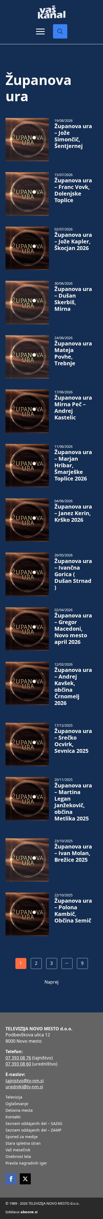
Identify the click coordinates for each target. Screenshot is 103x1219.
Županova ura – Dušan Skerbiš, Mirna (73, 299)
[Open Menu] (40, 31)
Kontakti (13, 1117)
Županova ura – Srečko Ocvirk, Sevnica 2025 (73, 741)
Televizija (13, 1097)
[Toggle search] (60, 31)
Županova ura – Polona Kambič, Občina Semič (73, 910)
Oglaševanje (16, 1104)
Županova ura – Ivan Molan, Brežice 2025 (73, 853)
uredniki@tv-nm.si (24, 1087)
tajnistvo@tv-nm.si (24, 1081)
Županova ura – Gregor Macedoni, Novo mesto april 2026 (73, 628)
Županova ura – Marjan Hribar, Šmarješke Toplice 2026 (73, 465)
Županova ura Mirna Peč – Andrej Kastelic (73, 407)
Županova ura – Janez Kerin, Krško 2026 (73, 513)
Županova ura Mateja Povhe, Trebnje (73, 353)
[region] (51, 1176)
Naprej (51, 982)
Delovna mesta (19, 1110)
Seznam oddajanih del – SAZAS (33, 1124)
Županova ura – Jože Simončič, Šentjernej (73, 136)
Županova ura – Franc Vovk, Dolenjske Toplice (73, 190)
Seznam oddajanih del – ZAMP (33, 1130)
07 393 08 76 (18, 1058)
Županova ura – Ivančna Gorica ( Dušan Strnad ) (73, 574)
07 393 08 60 (18, 1064)
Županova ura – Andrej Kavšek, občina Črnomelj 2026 (73, 686)
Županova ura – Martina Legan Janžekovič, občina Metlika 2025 (73, 802)
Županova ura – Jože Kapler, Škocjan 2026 (73, 241)
